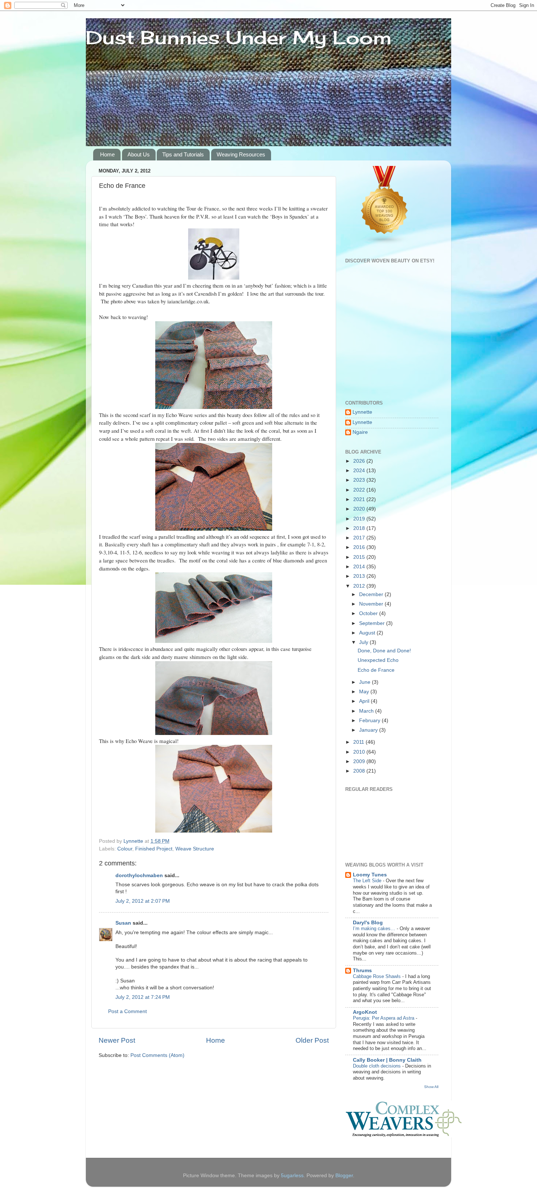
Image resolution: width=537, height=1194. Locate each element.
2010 (359, 752)
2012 (359, 586)
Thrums (362, 970)
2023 (359, 480)
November (372, 604)
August (368, 633)
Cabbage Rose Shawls (377, 976)
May (364, 691)
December (372, 594)
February (370, 720)
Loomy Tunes (370, 875)
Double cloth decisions (377, 1066)
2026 (359, 461)
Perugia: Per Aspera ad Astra (384, 1018)
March (367, 711)
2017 (359, 538)
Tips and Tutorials (183, 154)
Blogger (344, 1175)
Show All (431, 1087)
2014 (359, 566)
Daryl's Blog (368, 922)
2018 (359, 528)
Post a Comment (127, 1011)
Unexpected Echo (378, 660)
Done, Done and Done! (384, 650)
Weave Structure (194, 849)
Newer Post (117, 1040)
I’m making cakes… (375, 928)
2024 (359, 470)
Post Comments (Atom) (157, 1055)
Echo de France (376, 670)
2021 (359, 499)
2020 (359, 509)
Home (107, 154)
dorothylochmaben (139, 875)
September (372, 623)
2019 (359, 519)
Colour (124, 849)
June (365, 682)
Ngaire (360, 432)
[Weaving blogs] (384, 243)
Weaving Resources (241, 154)
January (369, 730)
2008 (359, 771)
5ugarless (292, 1175)
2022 (359, 490)
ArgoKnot (365, 1012)
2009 (359, 761)
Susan (124, 923)
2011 (359, 742)
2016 (359, 547)
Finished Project (153, 849)
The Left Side (368, 880)
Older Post (312, 1040)
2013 (359, 576)
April (365, 701)
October (369, 613)
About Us (138, 154)
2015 (359, 557)
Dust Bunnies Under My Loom (239, 37)
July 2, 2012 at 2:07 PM (142, 901)
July (364, 642)
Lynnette (362, 412)
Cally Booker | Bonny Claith (387, 1060)
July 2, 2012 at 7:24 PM (142, 997)
